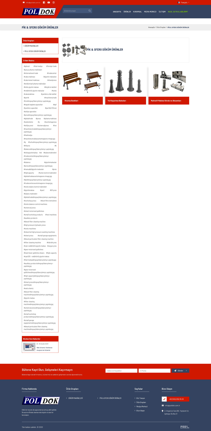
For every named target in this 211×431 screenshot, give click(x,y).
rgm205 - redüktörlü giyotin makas (37, 256)
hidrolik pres (52, 242)
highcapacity (29, 173)
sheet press (29, 235)
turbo (54, 91)
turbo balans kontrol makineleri (36, 187)
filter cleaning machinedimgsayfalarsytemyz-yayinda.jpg (38, 302)
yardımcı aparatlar (31, 108)
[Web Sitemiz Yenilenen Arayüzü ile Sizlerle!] (29, 347)
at (41, 152)
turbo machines (30, 228)
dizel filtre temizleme (49, 201)
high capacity (52, 253)
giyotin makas (30, 298)
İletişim (162, 11)
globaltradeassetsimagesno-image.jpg (38, 176)
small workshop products (34, 214)
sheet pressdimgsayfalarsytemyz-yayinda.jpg (36, 283)
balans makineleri (31, 194)
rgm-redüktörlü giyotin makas (35, 246)
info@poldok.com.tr (172, 405)
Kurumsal (137, 11)
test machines (51, 214)
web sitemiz (29, 288)
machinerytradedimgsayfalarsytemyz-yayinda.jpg (38, 130)
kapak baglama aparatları (34, 104)
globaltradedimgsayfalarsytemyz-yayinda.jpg (40, 197)
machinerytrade (51, 97)
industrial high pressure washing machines (40, 232)
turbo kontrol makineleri (48, 173)
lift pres (54, 190)
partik (27, 97)
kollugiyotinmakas (31, 152)
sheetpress (52, 80)
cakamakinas (29, 94)
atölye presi (29, 125)
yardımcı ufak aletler (49, 94)
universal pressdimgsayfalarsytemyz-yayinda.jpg (37, 309)
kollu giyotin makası (32, 87)
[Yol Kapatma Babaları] (125, 81)
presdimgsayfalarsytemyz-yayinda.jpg (38, 115)
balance (27, 162)
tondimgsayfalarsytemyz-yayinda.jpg (38, 101)
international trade (31, 73)
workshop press (30, 201)
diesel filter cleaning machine (35, 221)
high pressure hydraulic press (35, 225)
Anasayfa (117, 11)
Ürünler (127, 11)
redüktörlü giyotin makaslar (34, 91)
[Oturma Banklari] (82, 81)
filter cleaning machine (33, 242)
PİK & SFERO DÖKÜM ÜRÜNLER (35, 51)
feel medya (38, 66)
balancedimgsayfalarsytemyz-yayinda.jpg (39, 149)
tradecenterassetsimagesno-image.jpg (38, 183)
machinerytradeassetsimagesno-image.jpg (40, 139)
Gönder (180, 370)
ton (55, 125)
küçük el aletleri (51, 87)
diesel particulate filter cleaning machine (39, 239)
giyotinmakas (29, 190)
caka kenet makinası (32, 80)
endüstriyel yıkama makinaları (35, 84)
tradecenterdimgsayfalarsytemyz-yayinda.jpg (36, 157)
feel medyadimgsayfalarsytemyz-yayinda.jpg (40, 260)
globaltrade (29, 118)
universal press (30, 208)
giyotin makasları (50, 77)
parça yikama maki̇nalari (33, 70)
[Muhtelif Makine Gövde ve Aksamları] (168, 81)
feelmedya (28, 135)
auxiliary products (31, 218)
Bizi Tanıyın (141, 398)
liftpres (27, 146)
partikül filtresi (51, 108)
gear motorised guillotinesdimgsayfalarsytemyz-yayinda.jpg (39, 271)
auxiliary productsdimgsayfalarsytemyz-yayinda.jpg (38, 264)
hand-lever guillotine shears (34, 253)
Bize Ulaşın (141, 410)
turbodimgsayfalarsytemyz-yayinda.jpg (43, 142)
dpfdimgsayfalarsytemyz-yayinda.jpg (38, 180)
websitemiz (29, 122)
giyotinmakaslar (51, 162)
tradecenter (52, 73)
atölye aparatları (30, 111)
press (39, 118)
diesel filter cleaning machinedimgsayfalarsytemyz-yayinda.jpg (38, 293)
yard (42, 190)
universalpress (43, 125)
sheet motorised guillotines (34, 211)
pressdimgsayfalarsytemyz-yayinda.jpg (38, 166)
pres (55, 169)
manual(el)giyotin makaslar (34, 169)
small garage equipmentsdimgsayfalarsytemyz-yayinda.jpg (40, 321)
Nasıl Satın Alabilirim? (178, 11)
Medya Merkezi (150, 11)
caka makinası (30, 77)
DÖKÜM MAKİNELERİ (31, 46)
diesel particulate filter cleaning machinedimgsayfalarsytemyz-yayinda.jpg (38, 327)
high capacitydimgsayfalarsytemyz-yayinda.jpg (37, 277)
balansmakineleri (50, 152)
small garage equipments (47, 235)
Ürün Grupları (161, 27)
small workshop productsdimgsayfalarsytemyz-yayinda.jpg (39, 315)
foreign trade (52, 66)
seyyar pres (52, 246)
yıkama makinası (50, 118)
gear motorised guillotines (34, 249)
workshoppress (51, 122)
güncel (27, 66)
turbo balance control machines (36, 204)
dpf (55, 104)
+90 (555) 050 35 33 (176, 399)
